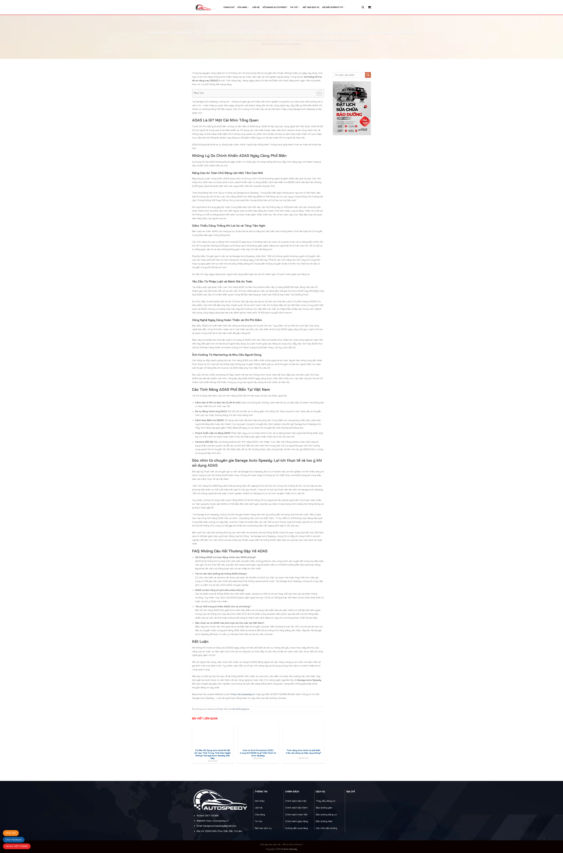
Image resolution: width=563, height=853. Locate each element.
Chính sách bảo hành (296, 807)
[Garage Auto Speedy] (205, 7)
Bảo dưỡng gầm (324, 807)
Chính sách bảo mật (295, 800)
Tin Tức (293, 7)
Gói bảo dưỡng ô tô (332, 7)
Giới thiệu (260, 800)
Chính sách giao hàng (296, 821)
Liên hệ (256, 7)
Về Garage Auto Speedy (275, 7)
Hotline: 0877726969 (17, 846)
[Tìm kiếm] (363, 7)
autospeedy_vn (294, 43)
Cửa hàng (242, 7)
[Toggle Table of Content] (317, 93)
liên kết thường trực (240, 709)
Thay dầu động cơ (325, 800)
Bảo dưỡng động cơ (326, 814)
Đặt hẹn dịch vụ (311, 7)
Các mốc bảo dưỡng (326, 828)
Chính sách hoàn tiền (296, 814)
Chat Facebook (14, 839)
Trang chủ (229, 7)
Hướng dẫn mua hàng (296, 828)
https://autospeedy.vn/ (242, 694)
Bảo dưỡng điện (324, 821)
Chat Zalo (11, 832)
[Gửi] (368, 75)
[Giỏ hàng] (369, 7)
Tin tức (220, 709)
